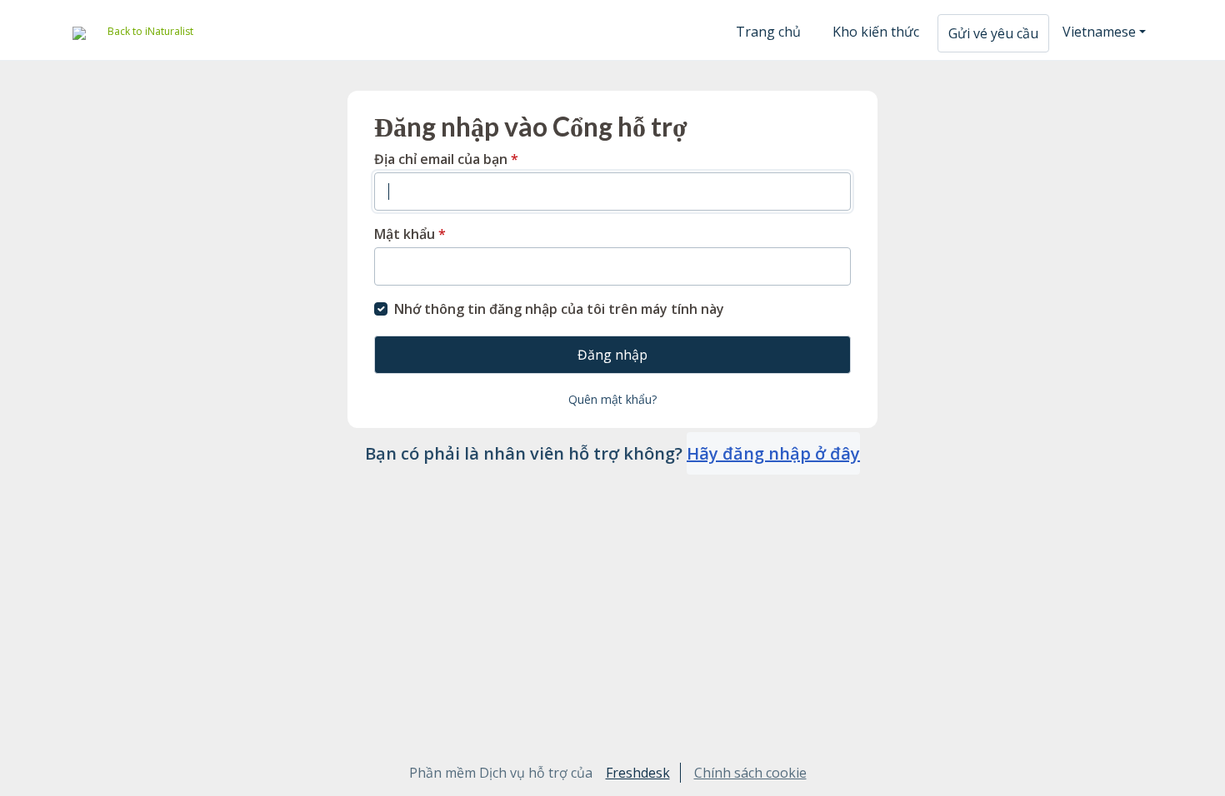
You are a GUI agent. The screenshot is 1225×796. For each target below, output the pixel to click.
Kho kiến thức (875, 31)
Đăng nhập (613, 355)
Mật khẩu (410, 234)
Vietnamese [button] (1099, 31)
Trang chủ (768, 31)
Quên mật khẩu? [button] (612, 399)
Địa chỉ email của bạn (446, 159)
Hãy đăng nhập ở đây (773, 453)
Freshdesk (638, 773)
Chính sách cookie (750, 773)
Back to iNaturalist (150, 31)
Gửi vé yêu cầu (993, 33)
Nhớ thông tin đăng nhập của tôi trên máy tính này (559, 309)
